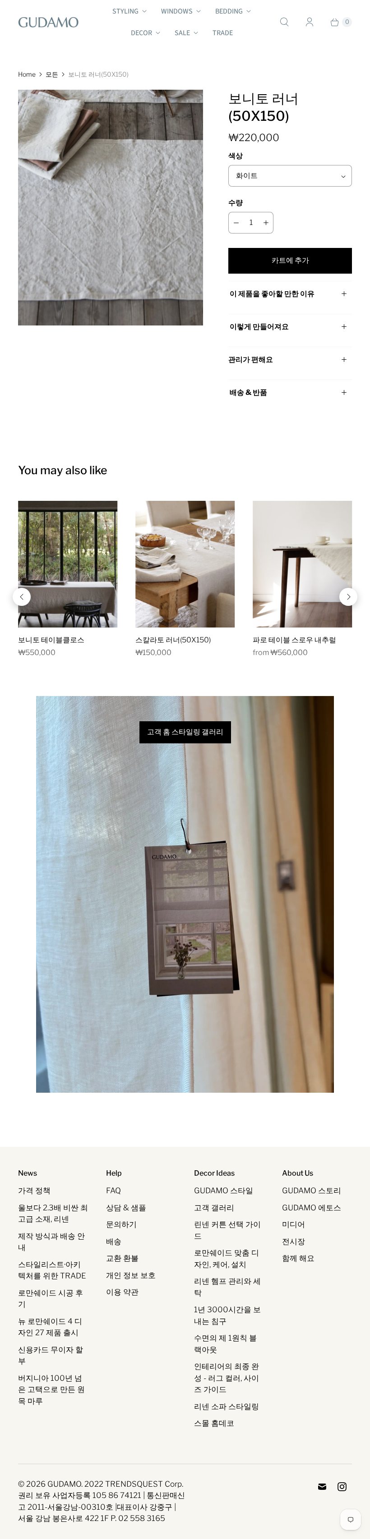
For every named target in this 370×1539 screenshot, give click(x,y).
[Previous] (22, 597)
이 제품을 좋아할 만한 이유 (272, 293)
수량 (235, 202)
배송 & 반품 (247, 392)
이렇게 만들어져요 (259, 326)
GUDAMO (64, 1484)
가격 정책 (34, 1190)
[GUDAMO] (48, 22)
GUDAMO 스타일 (223, 1190)
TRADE (223, 33)
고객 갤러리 (214, 1207)
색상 (235, 155)
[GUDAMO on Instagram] (342, 1487)
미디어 (293, 1224)
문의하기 (121, 1224)
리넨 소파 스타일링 (226, 1406)
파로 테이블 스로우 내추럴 (294, 640)
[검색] (284, 22)
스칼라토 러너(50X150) (173, 640)
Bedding (229, 11)
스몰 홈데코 (214, 1423)
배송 (113, 1241)
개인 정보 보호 (131, 1275)
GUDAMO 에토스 (311, 1207)
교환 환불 (122, 1258)
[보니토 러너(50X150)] (110, 207)
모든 (52, 74)
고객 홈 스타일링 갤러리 (185, 732)
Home (27, 74)
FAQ (113, 1190)
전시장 (293, 1241)
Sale (182, 33)
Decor (141, 33)
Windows (177, 11)
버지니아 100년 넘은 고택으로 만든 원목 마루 (51, 1390)
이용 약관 (122, 1291)
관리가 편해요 (250, 359)
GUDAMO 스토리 (311, 1190)
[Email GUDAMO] (322, 1487)
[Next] (348, 597)
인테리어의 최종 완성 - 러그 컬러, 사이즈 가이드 (226, 1378)
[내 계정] (309, 22)
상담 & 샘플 (126, 1207)
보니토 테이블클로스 (51, 640)
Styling (125, 11)
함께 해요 (298, 1258)
